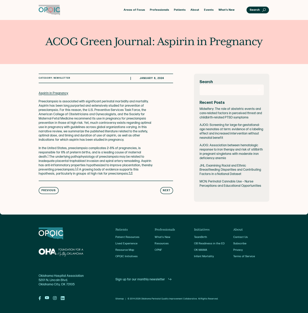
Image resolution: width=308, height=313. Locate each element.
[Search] (259, 90)
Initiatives (202, 229)
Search (206, 82)
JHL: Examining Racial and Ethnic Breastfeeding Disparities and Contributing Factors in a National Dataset (230, 170)
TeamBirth (200, 237)
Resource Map (124, 250)
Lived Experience (126, 243)
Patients (180, 10)
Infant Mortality (204, 256)
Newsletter (62, 78)
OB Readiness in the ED (209, 243)
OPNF (158, 250)
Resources (162, 243)
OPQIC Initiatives (126, 256)
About (195, 10)
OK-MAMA (200, 250)
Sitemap (119, 299)
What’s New (227, 10)
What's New (162, 237)
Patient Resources (127, 237)
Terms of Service (244, 256)
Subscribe (240, 243)
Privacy (238, 250)
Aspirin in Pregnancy (53, 93)
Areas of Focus (134, 10)
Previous (49, 190)
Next (166, 190)
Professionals (159, 10)
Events (209, 10)
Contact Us (240, 237)
